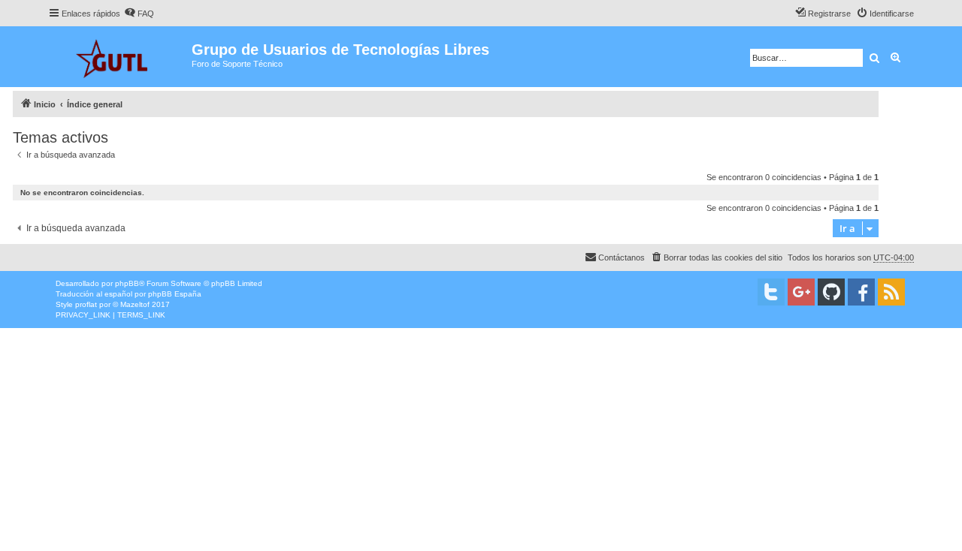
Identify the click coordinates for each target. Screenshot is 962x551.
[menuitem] (139, 14)
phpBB (127, 283)
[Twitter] (771, 292)
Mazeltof (135, 304)
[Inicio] (120, 56)
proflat (86, 304)
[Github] (831, 292)
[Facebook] (861, 292)
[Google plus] (801, 292)
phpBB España (174, 294)
